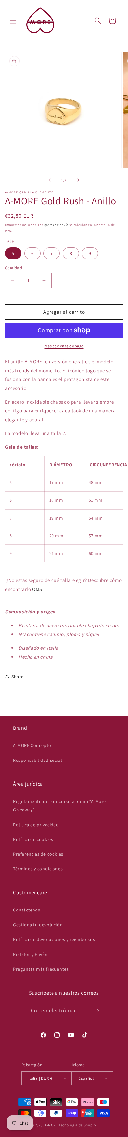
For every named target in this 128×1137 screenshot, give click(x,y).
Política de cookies (33, 839)
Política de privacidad (36, 825)
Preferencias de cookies (38, 854)
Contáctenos (26, 910)
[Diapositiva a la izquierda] (49, 180)
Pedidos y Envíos (31, 954)
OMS (37, 589)
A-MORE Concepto (32, 745)
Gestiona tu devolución (38, 925)
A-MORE (52, 1125)
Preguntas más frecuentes (41, 969)
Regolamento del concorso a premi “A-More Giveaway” (59, 805)
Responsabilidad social (37, 760)
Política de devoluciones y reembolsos (54, 939)
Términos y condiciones (38, 869)
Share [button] (17, 676)
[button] (13, 20)
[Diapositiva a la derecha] (78, 180)
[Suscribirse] (97, 1010)
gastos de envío (56, 225)
